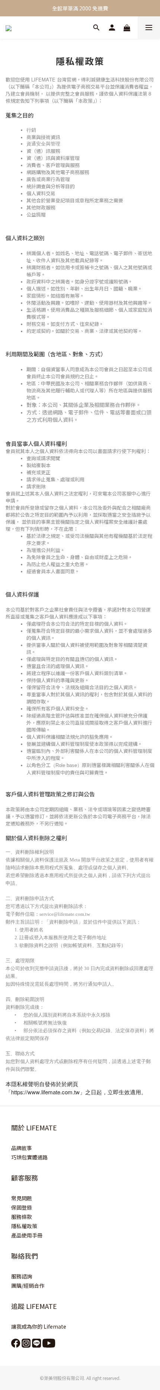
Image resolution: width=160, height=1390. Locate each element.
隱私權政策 (24, 1226)
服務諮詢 (21, 1276)
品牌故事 (21, 1148)
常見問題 (21, 1198)
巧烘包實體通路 (29, 1157)
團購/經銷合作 (27, 1285)
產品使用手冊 (26, 1235)
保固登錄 (21, 1207)
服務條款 (21, 1216)
